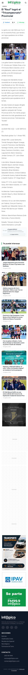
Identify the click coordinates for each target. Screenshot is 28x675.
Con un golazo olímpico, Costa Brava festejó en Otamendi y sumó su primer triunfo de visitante (13, 342)
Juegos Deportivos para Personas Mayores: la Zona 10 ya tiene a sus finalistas (13, 264)
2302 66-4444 (8, 655)
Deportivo (4, 6)
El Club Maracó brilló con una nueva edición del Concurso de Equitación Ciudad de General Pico (13, 393)
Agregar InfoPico (14, 234)
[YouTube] (16, 627)
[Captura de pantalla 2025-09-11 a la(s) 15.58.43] (14, 414)
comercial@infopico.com (11, 661)
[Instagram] (7, 627)
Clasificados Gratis (7, 639)
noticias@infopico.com (11, 658)
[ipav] (14, 579)
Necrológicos (6, 644)
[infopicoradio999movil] (14, 597)
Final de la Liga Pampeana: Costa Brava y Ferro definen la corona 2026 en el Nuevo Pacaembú (13, 317)
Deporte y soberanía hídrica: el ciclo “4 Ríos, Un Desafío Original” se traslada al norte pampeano (13, 368)
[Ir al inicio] (14, 2)
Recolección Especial (8, 641)
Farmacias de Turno (8, 646)
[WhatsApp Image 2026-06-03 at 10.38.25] (14, 552)
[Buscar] (25, 3)
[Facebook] (3, 627)
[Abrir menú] (3, 3)
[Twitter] (11, 627)
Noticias (4, 636)
